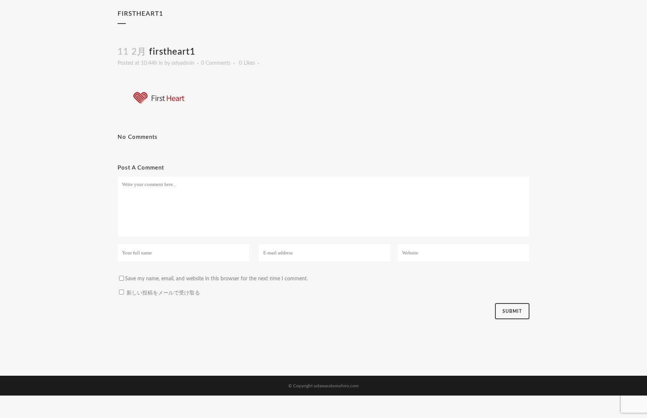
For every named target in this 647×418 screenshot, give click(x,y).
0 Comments (216, 63)
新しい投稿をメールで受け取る (163, 293)
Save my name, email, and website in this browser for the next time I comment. (216, 278)
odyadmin (182, 63)
